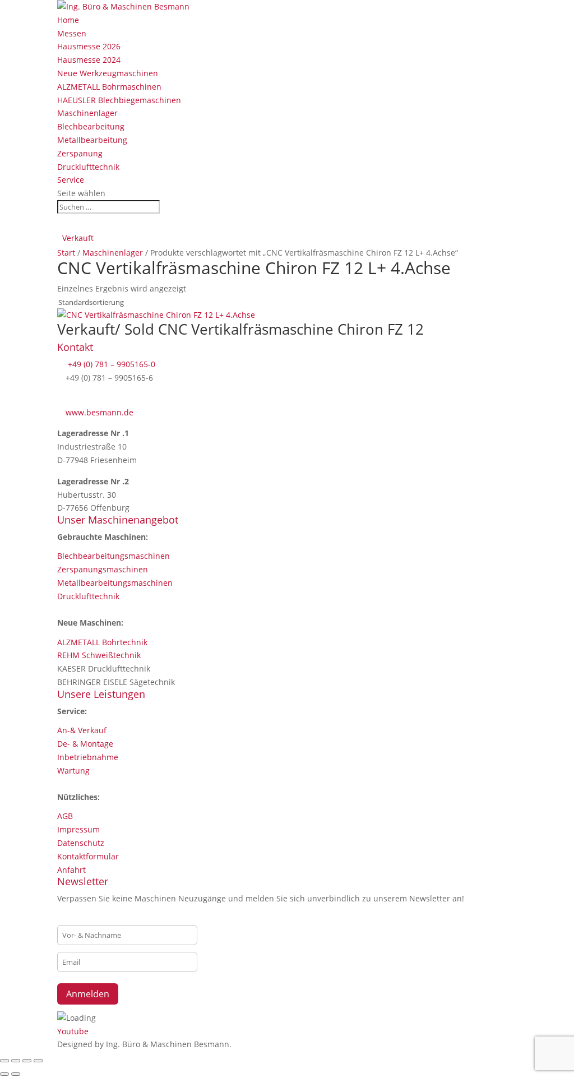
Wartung (73, 770)
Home (68, 20)
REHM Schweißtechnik (99, 655)
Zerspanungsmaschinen (102, 569)
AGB (65, 816)
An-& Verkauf (82, 730)
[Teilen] (26, 1060)
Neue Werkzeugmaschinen (107, 73)
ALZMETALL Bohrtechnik (102, 642)
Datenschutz (80, 843)
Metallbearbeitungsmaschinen (115, 582)
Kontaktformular (88, 856)
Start (66, 252)
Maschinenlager (87, 113)
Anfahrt (71, 869)
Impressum (78, 829)
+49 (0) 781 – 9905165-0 (110, 364)
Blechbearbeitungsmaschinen (113, 555)
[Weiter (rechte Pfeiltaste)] (15, 1074)
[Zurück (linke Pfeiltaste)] (4, 1074)
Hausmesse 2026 (89, 46)
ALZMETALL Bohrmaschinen (109, 86)
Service (70, 179)
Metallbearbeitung (92, 140)
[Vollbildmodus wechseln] (15, 1060)
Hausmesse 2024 (89, 59)
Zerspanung (80, 153)
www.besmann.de (99, 412)
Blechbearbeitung (90, 126)
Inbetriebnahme (87, 757)
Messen (71, 33)
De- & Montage (85, 743)
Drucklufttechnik (88, 166)
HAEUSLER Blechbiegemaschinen (119, 100)
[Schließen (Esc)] (38, 1060)
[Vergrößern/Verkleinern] (4, 1060)
